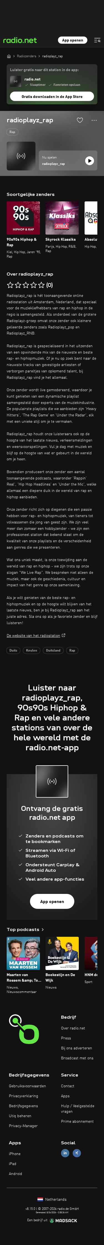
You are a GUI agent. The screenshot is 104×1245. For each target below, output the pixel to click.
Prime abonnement (77, 1122)
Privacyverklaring (23, 1096)
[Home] (9, 56)
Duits (13, 650)
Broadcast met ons (77, 1058)
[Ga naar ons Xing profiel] (77, 1153)
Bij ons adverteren (76, 1048)
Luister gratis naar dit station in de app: (44, 70)
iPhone (15, 1154)
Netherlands (55, 1200)
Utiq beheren (20, 1116)
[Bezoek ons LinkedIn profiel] (65, 1153)
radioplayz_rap (53, 164)
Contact (67, 1086)
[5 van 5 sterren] (41, 285)
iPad (12, 1164)
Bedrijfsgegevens (23, 1106)
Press (66, 1038)
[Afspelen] (89, 160)
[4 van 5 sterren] (33, 285)
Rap (12, 132)
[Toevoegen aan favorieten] (79, 120)
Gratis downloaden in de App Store (52, 97)
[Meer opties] (94, 120)
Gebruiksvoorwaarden (27, 1086)
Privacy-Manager (23, 1126)
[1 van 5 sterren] (10, 285)
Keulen (31, 650)
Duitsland (53, 650)
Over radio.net (73, 1028)
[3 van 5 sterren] (26, 285)
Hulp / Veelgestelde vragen (77, 1109)
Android (15, 1174)
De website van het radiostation (33, 636)
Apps (65, 1096)
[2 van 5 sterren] (18, 285)
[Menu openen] (97, 40)
